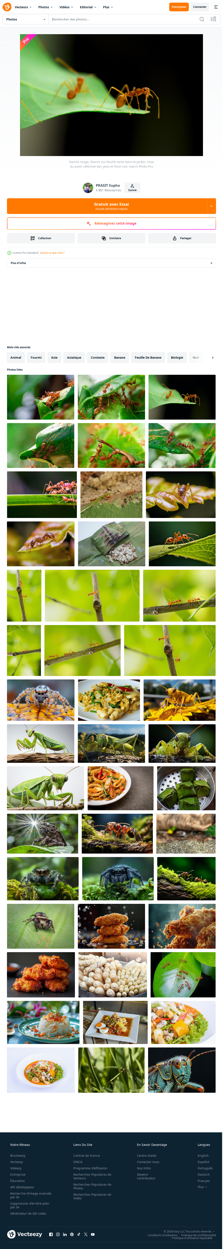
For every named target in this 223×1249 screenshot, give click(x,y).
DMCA (76, 1162)
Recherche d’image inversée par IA (24, 1195)
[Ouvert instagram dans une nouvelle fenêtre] (58, 1234)
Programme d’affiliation (89, 1168)
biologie (177, 357)
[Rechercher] (198, 19)
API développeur (22, 1187)
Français (201, 1181)
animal (15, 357)
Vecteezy (16, 1162)
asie (54, 357)
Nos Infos (141, 1168)
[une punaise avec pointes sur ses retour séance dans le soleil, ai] (42, 834)
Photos (43, 7)
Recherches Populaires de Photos (91, 1186)
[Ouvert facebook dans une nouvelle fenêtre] (51, 1234)
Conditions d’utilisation (159, 1235)
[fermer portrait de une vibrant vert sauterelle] (182, 1070)
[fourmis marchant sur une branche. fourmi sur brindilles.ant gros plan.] (24, 596)
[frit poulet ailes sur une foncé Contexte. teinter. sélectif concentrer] (111, 926)
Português (202, 1168)
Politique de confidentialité (195, 1235)
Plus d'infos (18, 263)
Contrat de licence (85, 1155)
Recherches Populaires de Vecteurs (91, 1176)
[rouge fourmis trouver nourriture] (186, 834)
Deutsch (201, 1174)
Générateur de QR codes (28, 1213)
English (200, 1155)
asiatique (74, 357)
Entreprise (17, 1174)
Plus (106, 7)
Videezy (15, 1168)
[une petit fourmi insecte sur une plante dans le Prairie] (181, 494)
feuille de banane (148, 357)
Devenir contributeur (143, 1176)
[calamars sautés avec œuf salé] (121, 788)
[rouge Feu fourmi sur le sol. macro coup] (111, 494)
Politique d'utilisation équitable (189, 1238)
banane (119, 357)
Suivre (131, 190)
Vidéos (64, 7)
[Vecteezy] (7, 7)
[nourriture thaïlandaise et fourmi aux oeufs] (186, 788)
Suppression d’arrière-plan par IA (29, 1205)
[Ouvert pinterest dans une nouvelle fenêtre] (72, 1234)
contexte (98, 357)
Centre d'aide (144, 1155)
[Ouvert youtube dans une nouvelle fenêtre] (93, 1234)
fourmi (36, 357)
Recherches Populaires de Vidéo (91, 1196)
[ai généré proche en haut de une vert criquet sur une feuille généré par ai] (111, 743)
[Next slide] (206, 357)
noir (196, 357)
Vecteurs (21, 7)
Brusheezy (17, 1155)
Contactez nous (145, 1162)
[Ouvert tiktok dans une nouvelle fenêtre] (79, 1234)
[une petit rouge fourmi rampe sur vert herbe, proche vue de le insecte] (117, 834)
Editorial (86, 7)
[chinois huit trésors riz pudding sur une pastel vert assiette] (43, 1022)
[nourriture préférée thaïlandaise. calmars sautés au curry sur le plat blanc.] (183, 1022)
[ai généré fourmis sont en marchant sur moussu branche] (186, 878)
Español (200, 1162)
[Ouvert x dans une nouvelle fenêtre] (86, 1234)
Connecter (196, 7)
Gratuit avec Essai (110, 206)
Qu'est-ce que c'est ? (52, 253)
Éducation (17, 1181)
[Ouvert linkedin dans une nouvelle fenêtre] (65, 1234)
